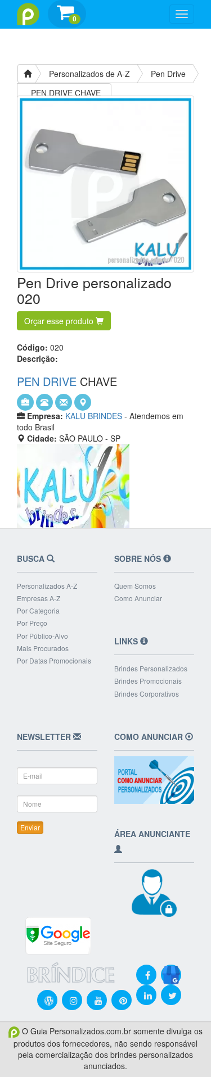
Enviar (30, 827)
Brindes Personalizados (150, 668)
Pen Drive (168, 73)
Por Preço (32, 623)
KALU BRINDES (93, 415)
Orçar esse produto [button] (60, 320)
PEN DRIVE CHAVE (66, 92)
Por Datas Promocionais (54, 660)
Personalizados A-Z (47, 585)
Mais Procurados (43, 648)
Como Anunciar (138, 598)
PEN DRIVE (47, 381)
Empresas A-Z (38, 598)
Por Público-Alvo (42, 635)
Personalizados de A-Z (89, 73)
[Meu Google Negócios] (171, 967)
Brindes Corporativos (146, 693)
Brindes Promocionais (148, 680)
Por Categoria (38, 610)
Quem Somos (135, 585)
